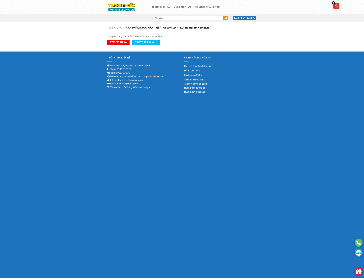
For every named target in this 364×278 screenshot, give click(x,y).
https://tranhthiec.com (130, 76)
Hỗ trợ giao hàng (192, 70)
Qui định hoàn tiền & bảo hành (198, 66)
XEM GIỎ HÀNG (118, 42)
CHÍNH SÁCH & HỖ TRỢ (207, 7)
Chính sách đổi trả (193, 75)
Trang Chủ (158, 7)
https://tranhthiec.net (154, 76)
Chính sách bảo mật (194, 79)
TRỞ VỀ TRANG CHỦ (146, 42)
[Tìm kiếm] (225, 18)
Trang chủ (114, 27)
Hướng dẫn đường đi (194, 87)
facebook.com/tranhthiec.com (128, 80)
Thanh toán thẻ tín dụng (195, 83)
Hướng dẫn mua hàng (194, 92)
